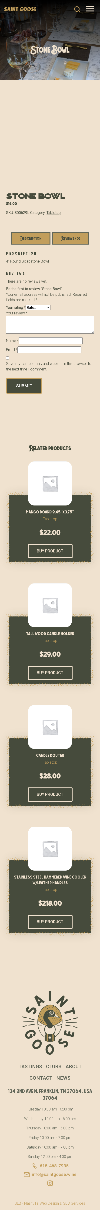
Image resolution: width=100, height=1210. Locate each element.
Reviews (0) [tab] (70, 238)
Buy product (50, 551)
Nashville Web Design (41, 1203)
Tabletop (54, 212)
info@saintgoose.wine (54, 1174)
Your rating (16, 307)
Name (12, 340)
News (63, 1078)
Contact (41, 1078)
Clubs (53, 1066)
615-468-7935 (54, 1165)
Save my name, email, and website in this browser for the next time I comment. (49, 366)
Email (11, 350)
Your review (16, 313)
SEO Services (74, 1203)
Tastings (30, 1066)
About (74, 1066)
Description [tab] (30, 238)
